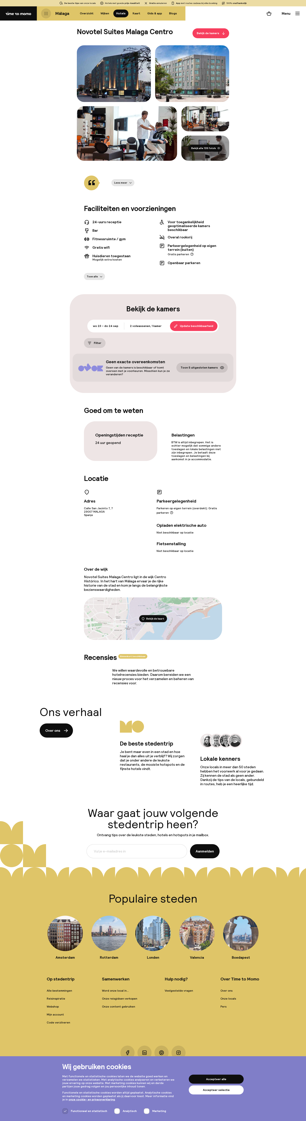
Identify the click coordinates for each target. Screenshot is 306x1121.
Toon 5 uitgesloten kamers (199, 368)
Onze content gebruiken (118, 1006)
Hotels (121, 13)
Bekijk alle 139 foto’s (203, 148)
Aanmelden (205, 851)
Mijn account (55, 1014)
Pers (223, 1006)
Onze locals (228, 998)
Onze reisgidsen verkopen (119, 998)
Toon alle (92, 276)
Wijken (105, 13)
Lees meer (120, 182)
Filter (97, 343)
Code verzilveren (58, 1022)
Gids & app (154, 13)
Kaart (136, 13)
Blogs (173, 13)
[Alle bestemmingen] (46, 13)
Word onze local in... (115, 990)
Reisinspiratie (56, 998)
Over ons (52, 730)
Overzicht (87, 13)
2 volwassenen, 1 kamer (146, 326)
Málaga (62, 13)
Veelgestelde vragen (179, 990)
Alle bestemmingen (59, 990)
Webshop (53, 1006)
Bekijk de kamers (208, 33)
